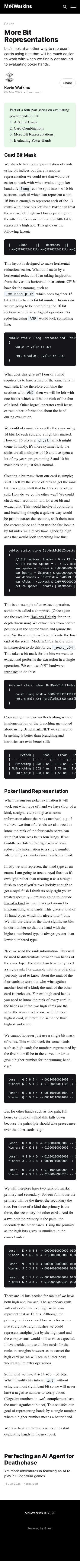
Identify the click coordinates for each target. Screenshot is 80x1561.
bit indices (22, 170)
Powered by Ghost (40, 1528)
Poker (9, 24)
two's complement (52, 1398)
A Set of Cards (25, 121)
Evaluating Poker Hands (32, 140)
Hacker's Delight (43, 616)
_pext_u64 (63, 648)
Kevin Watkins (17, 87)
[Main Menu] (73, 7)
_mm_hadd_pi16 (19, 294)
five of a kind (14, 902)
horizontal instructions (48, 281)
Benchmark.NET (36, 729)
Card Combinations (29, 128)
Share (67, 83)
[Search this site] (64, 6)
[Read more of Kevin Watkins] (9, 76)
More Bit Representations (34, 134)
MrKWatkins (18, 6)
